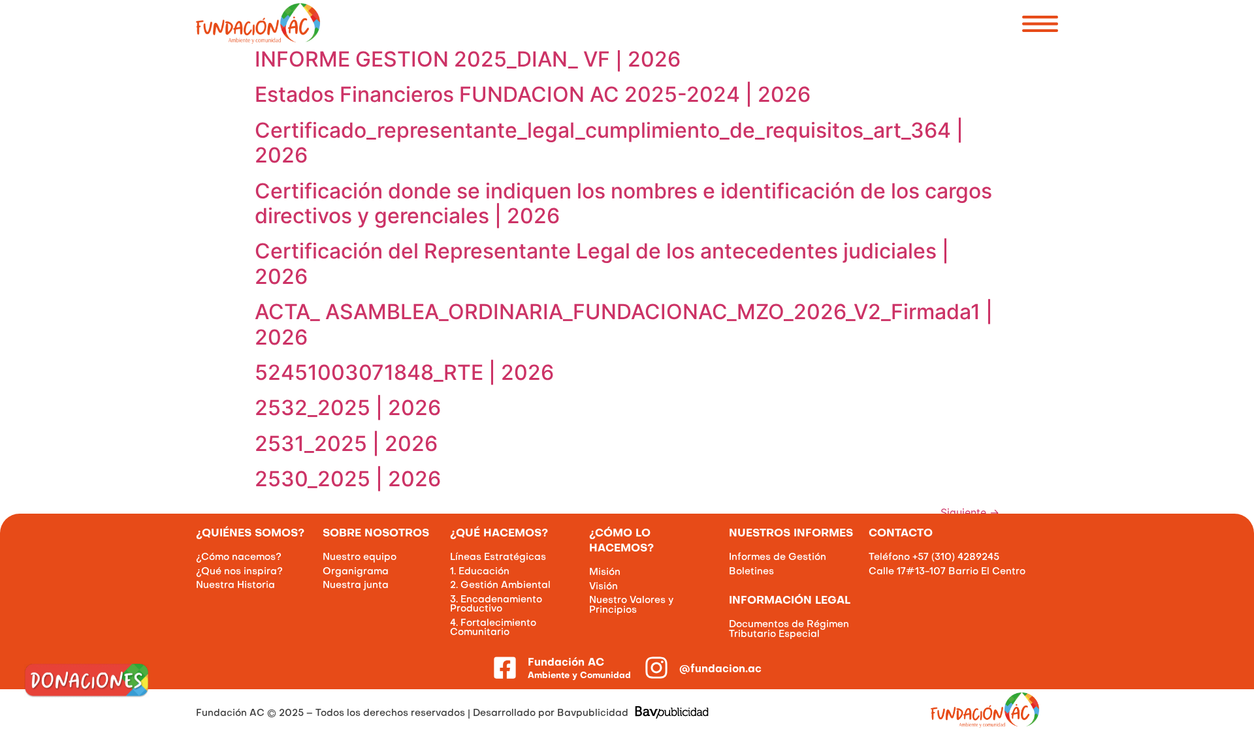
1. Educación (479, 571)
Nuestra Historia (235, 585)
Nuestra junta (356, 585)
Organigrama (356, 571)
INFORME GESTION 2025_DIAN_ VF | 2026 (468, 59)
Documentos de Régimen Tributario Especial (789, 629)
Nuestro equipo (359, 557)
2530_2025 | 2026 (348, 478)
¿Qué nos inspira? (239, 571)
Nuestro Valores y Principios (631, 605)
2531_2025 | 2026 (346, 443)
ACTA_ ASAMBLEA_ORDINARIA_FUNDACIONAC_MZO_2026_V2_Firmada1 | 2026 (624, 324)
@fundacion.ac (720, 669)
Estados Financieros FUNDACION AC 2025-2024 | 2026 (533, 94)
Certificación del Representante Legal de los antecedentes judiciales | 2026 (602, 263)
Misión (604, 572)
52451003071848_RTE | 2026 (404, 372)
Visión (603, 586)
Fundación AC (566, 663)
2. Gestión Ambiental (500, 585)
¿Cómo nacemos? (238, 557)
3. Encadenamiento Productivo (496, 604)
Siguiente (969, 512)
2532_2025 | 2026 (348, 407)
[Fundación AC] (504, 667)
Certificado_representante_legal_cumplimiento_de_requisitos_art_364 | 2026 (609, 142)
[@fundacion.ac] (656, 667)
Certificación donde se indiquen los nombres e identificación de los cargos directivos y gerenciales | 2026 (623, 203)
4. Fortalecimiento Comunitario (493, 628)
